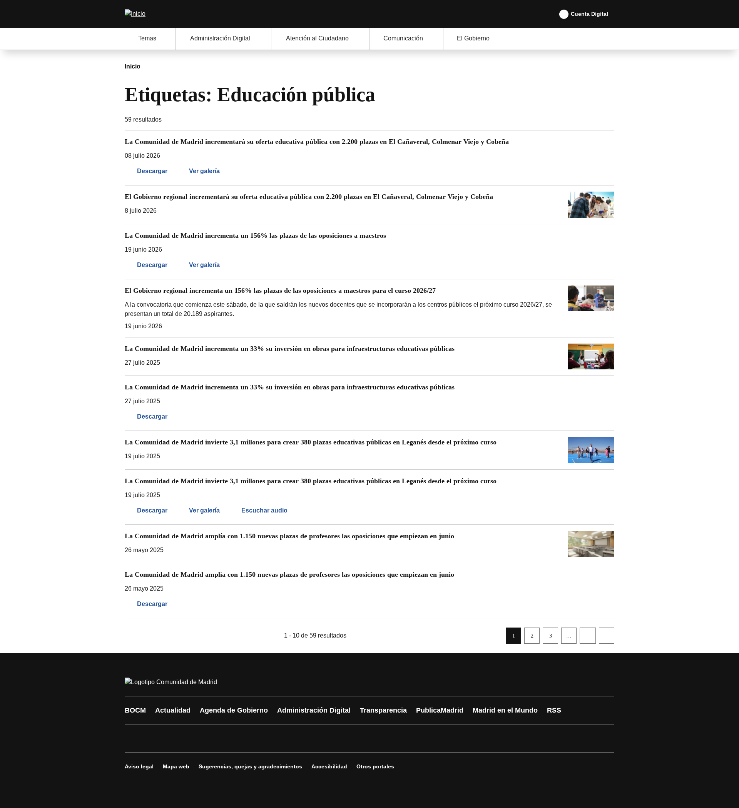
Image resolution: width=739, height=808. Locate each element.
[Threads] (343, 738)
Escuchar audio (264, 510)
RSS (554, 710)
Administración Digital (314, 710)
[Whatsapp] (251, 738)
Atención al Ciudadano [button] (317, 38)
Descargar (152, 171)
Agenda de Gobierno (234, 710)
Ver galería (204, 171)
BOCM (135, 710)
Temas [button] (147, 38)
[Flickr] (297, 738)
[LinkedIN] (228, 738)
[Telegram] (320, 738)
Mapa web (176, 766)
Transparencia (383, 710)
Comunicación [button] (403, 38)
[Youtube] (205, 738)
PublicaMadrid (439, 710)
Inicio (132, 66)
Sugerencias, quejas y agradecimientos (250, 766)
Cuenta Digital (589, 14)
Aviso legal (139, 766)
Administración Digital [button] (220, 38)
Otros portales (375, 766)
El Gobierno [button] (473, 38)
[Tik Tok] (274, 738)
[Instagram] (158, 738)
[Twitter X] (181, 738)
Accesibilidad (329, 766)
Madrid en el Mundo (505, 710)
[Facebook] (135, 738)
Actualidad (173, 710)
